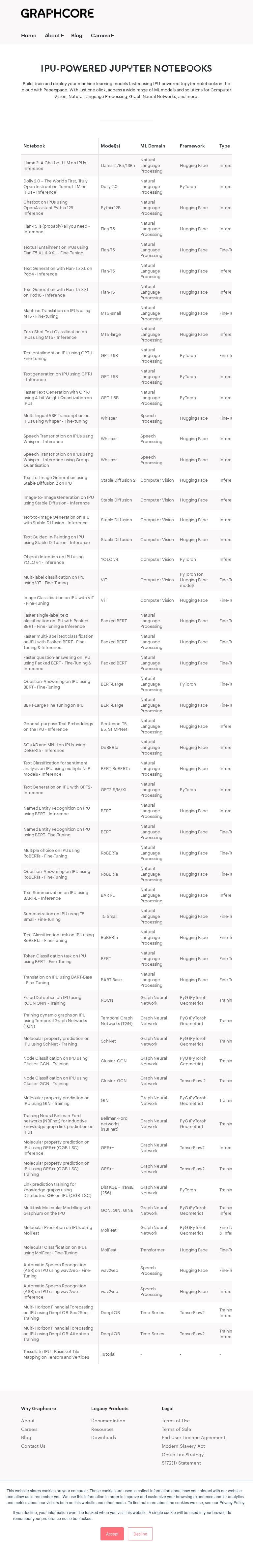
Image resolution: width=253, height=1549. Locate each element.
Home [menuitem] (28, 35)
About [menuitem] (52, 35)
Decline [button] (140, 1533)
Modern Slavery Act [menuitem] (183, 1446)
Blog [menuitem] (76, 35)
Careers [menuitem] (100, 35)
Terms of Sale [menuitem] (176, 1429)
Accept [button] (112, 1533)
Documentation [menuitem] (108, 1420)
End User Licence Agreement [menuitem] (193, 1437)
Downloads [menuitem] (103, 1437)
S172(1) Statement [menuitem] (181, 1463)
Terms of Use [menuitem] (176, 1420)
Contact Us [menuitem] (33, 1446)
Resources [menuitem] (102, 1429)
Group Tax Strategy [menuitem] (183, 1454)
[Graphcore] (57, 13)
